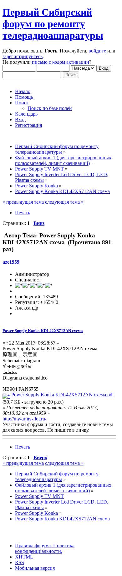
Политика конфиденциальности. (44, 548)
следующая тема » (64, 202)
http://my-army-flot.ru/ (24, 418)
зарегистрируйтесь (23, 56)
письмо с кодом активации (60, 62)
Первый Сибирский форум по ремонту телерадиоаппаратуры (53, 24)
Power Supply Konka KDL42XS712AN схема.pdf (62, 394)
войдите (97, 50)
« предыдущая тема (23, 202)
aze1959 (11, 262)
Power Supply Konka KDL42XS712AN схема (43, 330)
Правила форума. (33, 545)
